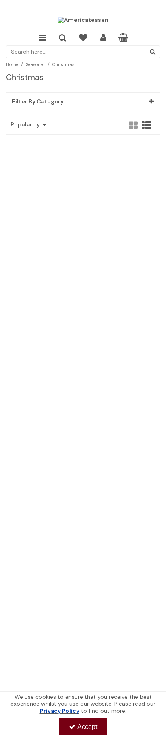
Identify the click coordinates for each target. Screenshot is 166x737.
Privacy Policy (59, 710)
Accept (87, 726)
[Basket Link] (123, 38)
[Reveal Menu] (42, 38)
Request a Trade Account (83, 7)
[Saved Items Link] (83, 38)
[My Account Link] (103, 38)
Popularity (25, 124)
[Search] (152, 51)
